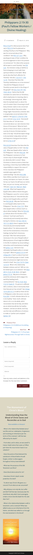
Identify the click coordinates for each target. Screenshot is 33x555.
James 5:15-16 (7, 274)
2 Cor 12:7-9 (20, 262)
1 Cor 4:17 (18, 78)
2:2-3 (20, 56)
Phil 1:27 (16, 56)
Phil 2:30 (22, 153)
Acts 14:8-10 (22, 221)
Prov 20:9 (6, 296)
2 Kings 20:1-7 (7, 255)
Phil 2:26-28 (9, 201)
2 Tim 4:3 (20, 116)
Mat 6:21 (19, 187)
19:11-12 (6, 223)
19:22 (5, 92)
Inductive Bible (16, 9)
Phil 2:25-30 (7, 145)
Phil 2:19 (10, 48)
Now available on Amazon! (16, 424)
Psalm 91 (11, 284)
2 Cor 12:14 (16, 119)
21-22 (9, 272)
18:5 (24, 90)
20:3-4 (9, 92)
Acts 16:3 (17, 90)
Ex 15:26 (20, 282)
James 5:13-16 (20, 252)
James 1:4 (7, 316)
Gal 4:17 (14, 116)
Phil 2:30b (23, 175)
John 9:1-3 (10, 291)
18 (6, 80)
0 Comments (10, 40)
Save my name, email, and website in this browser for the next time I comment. (16, 380)
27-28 (13, 272)
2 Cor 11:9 (20, 206)
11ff (21, 90)
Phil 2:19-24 (7, 46)
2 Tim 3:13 (11, 141)
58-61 (17, 272)
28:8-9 (11, 223)
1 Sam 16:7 (12, 187)
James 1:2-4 (9, 248)
